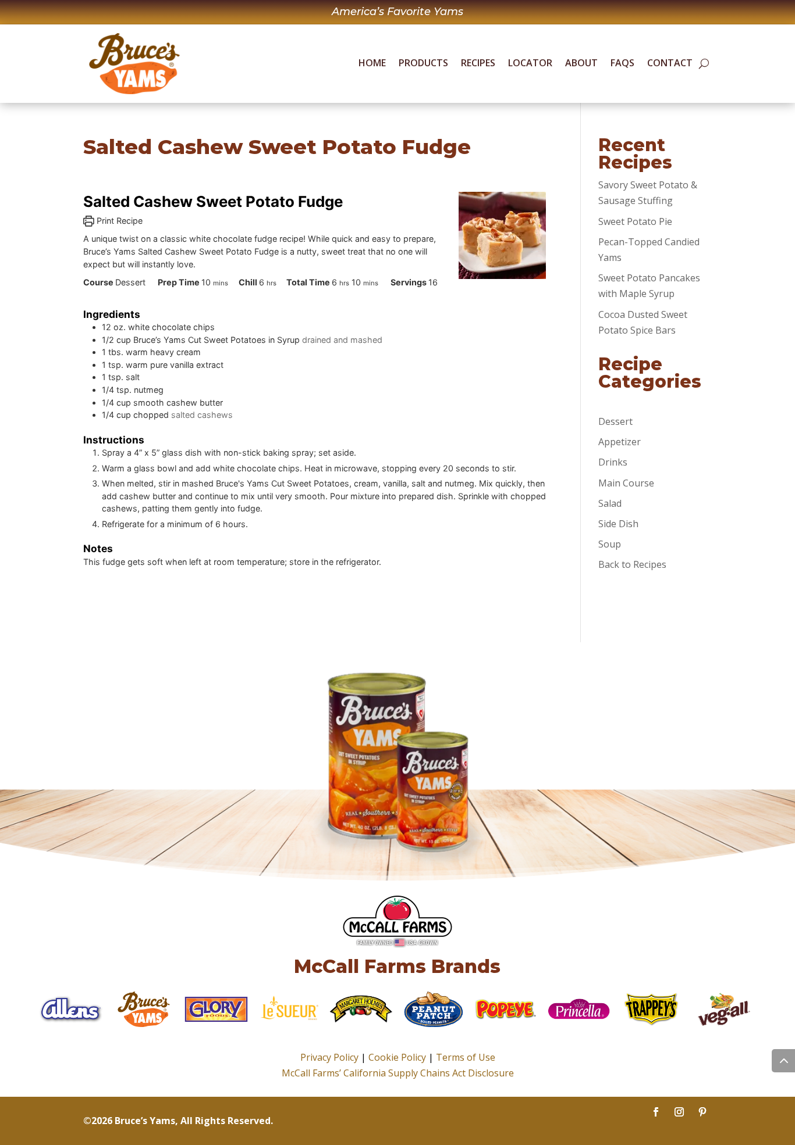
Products (423, 62)
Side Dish (618, 523)
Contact (670, 62)
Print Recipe (118, 221)
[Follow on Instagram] (679, 1112)
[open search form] (704, 64)
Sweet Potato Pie (635, 221)
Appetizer (619, 441)
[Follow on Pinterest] (702, 1112)
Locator (530, 62)
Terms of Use (465, 1057)
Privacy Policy (329, 1057)
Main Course (626, 483)
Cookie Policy (397, 1057)
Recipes (478, 62)
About (581, 62)
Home (372, 62)
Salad (610, 503)
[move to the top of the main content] (783, 1060)
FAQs (622, 62)
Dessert (615, 421)
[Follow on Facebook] (656, 1112)
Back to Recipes (632, 564)
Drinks (612, 462)
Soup (609, 544)
